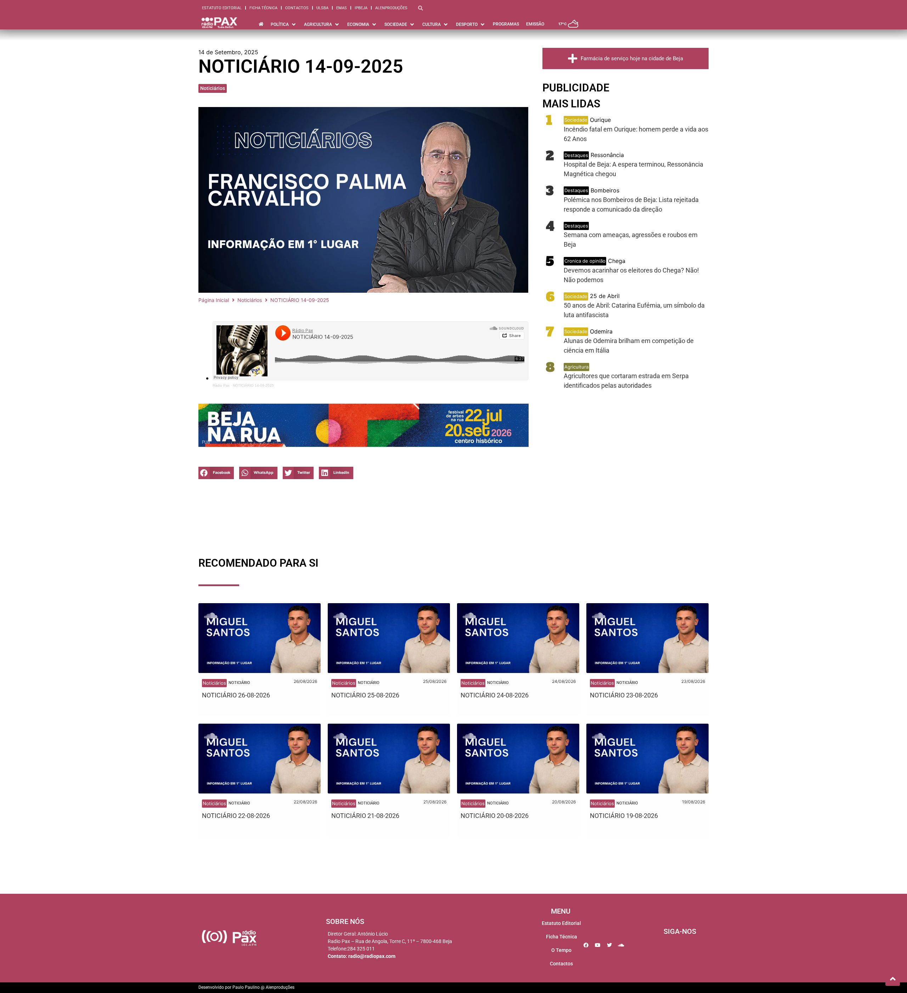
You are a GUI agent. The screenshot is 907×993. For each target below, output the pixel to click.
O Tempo (561, 950)
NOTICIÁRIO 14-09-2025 (253, 385)
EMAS (341, 8)
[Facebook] (586, 945)
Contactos (297, 8)
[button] (216, 473)
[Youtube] (598, 945)
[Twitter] (609, 945)
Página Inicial (213, 300)
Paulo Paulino (246, 987)
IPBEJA (361, 8)
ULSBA (322, 8)
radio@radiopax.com (371, 956)
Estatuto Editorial (222, 8)
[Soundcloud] (621, 945)
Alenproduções (391, 8)
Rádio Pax (221, 385)
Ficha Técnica (263, 8)
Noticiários (212, 88)
